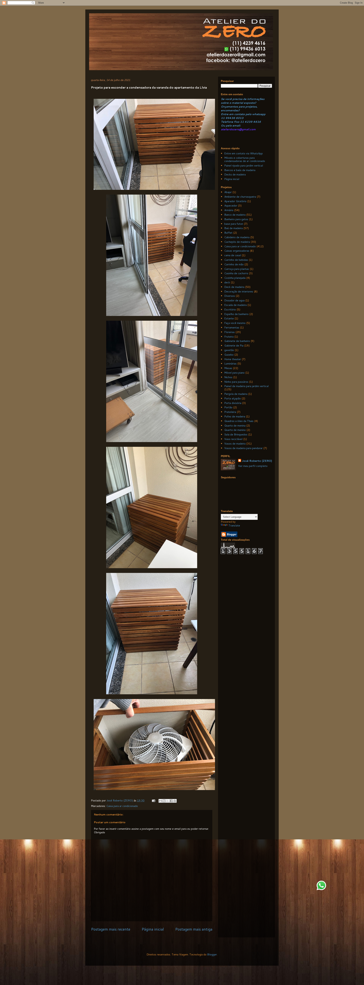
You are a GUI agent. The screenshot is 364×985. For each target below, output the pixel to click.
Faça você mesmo (235, 323)
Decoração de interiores (238, 291)
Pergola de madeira (235, 394)
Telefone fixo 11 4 (234, 122)
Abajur (228, 192)
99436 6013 (234, 118)
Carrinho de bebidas (236, 260)
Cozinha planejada (235, 278)
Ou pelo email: (231, 125)
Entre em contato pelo (236, 114)
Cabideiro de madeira (236, 237)
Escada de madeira (235, 305)
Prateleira (230, 412)
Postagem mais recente (110, 929)
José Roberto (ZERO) (257, 461)
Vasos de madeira (235, 443)
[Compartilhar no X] (167, 801)
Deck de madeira (234, 287)
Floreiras (229, 332)
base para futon (233, 224)
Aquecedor (230, 205)
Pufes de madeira (234, 416)
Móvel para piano (234, 373)
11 (223, 118)
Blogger (212, 954)
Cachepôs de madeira (237, 242)
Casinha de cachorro (236, 273)
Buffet (228, 233)
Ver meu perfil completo (253, 466)
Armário (228, 210)
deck (227, 282)
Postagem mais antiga (193, 929)
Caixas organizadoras (236, 251)
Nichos (228, 377)
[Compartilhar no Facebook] (171, 801)
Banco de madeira (235, 215)
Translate (234, 525)
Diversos (229, 296)
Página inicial (153, 929)
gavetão (229, 350)
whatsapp (258, 114)
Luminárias (230, 363)
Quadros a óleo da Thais (238, 421)
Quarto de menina (235, 425)
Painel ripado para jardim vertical (243, 165)
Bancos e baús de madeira (239, 170)
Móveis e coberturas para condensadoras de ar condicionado (244, 159)
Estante (229, 318)
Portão (228, 407)
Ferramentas (231, 327)
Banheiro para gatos (236, 219)
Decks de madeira (235, 174)
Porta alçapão (232, 398)
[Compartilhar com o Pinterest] (175, 801)
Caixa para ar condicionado (122, 806)
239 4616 (254, 122)
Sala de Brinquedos (235, 434)
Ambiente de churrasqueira (240, 197)
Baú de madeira (233, 228)
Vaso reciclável (233, 439)
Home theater (232, 359)
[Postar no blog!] (164, 801)
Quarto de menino (235, 430)
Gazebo (229, 355)
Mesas (228, 368)
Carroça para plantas (236, 269)
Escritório (230, 309)
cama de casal (232, 255)
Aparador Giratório (235, 201)
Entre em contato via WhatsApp (243, 153)
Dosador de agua (234, 300)
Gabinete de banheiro (237, 341)
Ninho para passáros (236, 382)
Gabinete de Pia (233, 345)
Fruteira (229, 337)
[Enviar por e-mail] (160, 801)
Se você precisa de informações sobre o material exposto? (242, 101)
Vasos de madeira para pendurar (243, 448)
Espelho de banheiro (236, 314)
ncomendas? (231, 110)
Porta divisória (232, 403)
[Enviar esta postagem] (153, 800)
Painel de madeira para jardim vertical (246, 386)
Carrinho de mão (234, 264)
